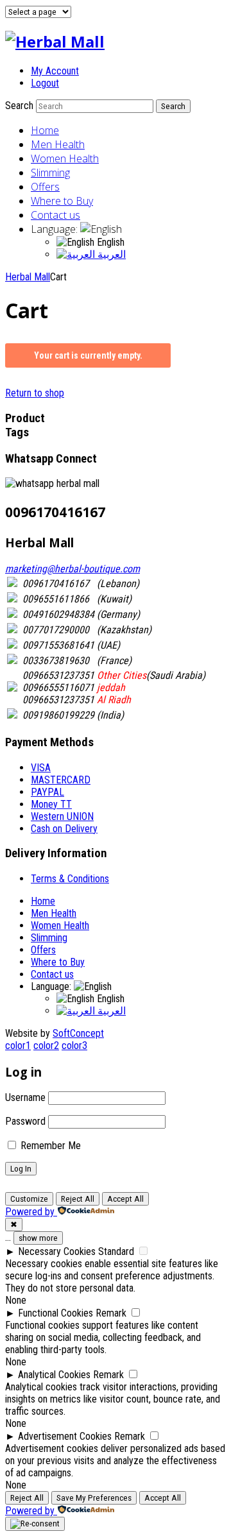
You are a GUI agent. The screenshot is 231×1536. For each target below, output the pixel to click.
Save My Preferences (94, 1498)
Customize (29, 1199)
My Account (55, 71)
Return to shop (34, 393)
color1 (18, 1045)
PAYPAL (47, 792)
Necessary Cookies (57, 1251)
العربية (110, 254)
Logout (45, 83)
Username (25, 1097)
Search (19, 105)
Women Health (65, 158)
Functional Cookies (55, 1313)
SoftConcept (78, 1033)
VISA (41, 768)
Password (25, 1121)
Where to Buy (62, 201)
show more (38, 1238)
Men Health (58, 144)
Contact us (55, 215)
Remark (111, 1313)
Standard (116, 1251)
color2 (46, 1045)
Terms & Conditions (70, 879)
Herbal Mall (27, 277)
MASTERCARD (60, 780)
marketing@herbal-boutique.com (72, 569)
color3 (74, 1045)
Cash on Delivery (64, 829)
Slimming (50, 173)
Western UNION (62, 816)
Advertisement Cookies (65, 1436)
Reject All (77, 1199)
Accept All (125, 1199)
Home (45, 130)
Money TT (51, 804)
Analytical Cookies (54, 1375)
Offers (45, 187)
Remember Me (49, 1145)
